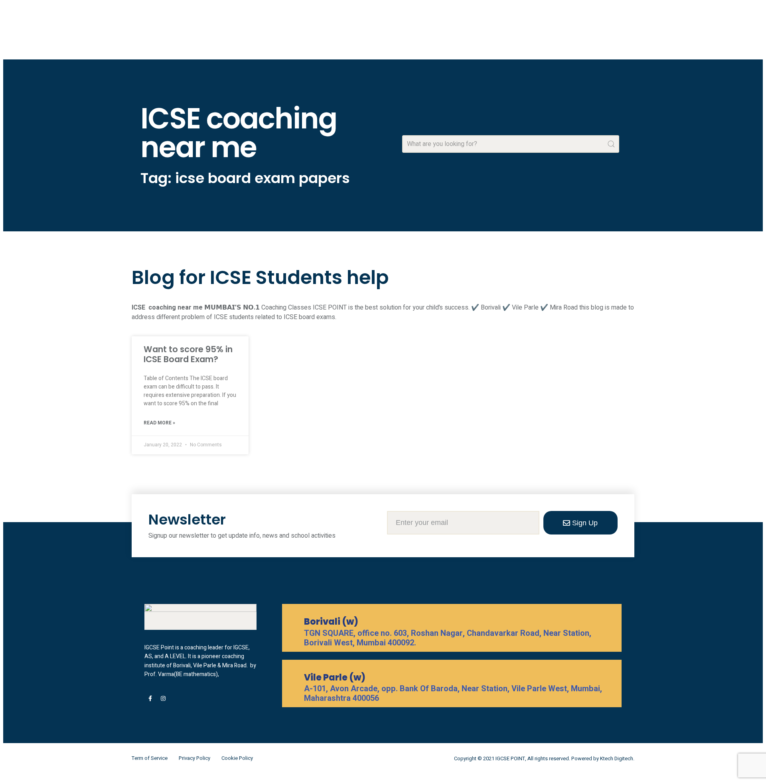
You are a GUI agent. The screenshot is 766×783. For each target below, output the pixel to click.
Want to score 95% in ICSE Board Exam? (188, 354)
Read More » (159, 422)
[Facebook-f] (150, 698)
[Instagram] (163, 698)
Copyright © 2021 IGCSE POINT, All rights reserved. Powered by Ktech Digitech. (544, 758)
